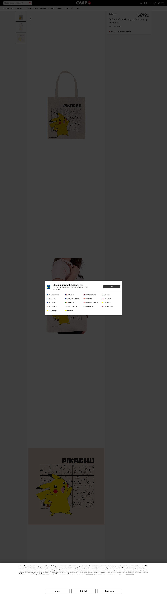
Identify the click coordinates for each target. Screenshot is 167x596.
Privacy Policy (130, 574)
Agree (57, 591)
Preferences (109, 591)
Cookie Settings (90, 574)
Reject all (83, 591)
